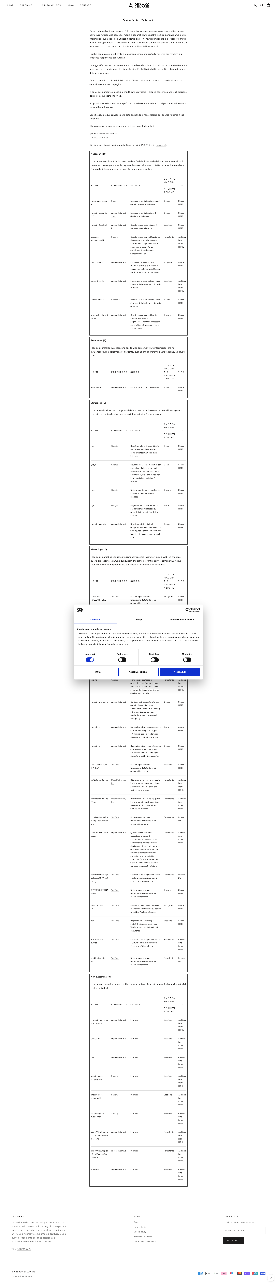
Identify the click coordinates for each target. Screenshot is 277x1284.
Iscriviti (233, 1240)
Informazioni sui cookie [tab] (182, 619)
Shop (10, 5)
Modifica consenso (98, 137)
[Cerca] (261, 5)
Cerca (136, 1222)
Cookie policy (140, 1231)
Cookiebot (161, 145)
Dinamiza (29, 1276)
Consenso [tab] (95, 619)
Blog (71, 5)
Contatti (86, 5)
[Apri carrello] (268, 5)
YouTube (115, 596)
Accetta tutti (180, 672)
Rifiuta (97, 672)
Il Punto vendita (50, 5)
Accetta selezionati (138, 672)
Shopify (114, 237)
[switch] (122, 660)
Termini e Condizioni (143, 1236)
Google (114, 446)
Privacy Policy (140, 1227)
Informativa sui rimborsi (145, 1241)
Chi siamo (26, 5)
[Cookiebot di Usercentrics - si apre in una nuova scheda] (187, 610)
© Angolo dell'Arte (23, 1272)
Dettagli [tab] (139, 619)
